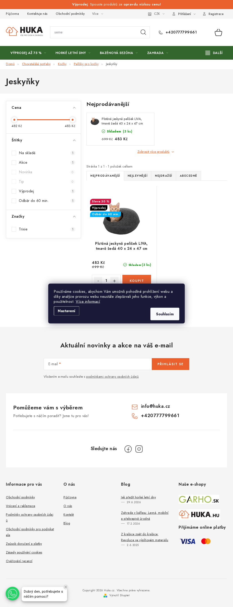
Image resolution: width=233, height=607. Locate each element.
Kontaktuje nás (37, 13)
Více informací (88, 301)
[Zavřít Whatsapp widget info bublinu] (65, 586)
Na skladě (46, 153)
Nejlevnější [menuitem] (138, 176)
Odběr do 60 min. (46, 200)
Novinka (46, 172)
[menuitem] (28, 53)
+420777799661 (180, 32)
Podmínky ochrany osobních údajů (29, 517)
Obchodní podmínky (70, 13)
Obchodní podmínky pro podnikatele (30, 532)
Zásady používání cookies (24, 552)
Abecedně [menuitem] (188, 176)
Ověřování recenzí (19, 561)
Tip (46, 181)
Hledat (143, 32)
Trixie (46, 229)
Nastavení (66, 311)
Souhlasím (165, 314)
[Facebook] (128, 449)
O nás (67, 506)
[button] (12, 593)
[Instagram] (139, 449)
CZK (157, 13)
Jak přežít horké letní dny (138, 497)
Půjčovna (12, 13)
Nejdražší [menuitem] (163, 176)
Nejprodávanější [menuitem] (105, 176)
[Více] (214, 53)
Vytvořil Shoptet (119, 595)
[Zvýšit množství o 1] (114, 281)
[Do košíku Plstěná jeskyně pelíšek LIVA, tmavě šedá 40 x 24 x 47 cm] (136, 281)
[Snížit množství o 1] (98, 281)
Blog (66, 523)
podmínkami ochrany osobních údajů (112, 376)
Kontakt (68, 514)
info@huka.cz (155, 406)
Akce (46, 162)
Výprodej (46, 191)
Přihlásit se (170, 364)
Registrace (216, 14)
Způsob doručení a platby (24, 543)
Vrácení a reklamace (20, 506)
